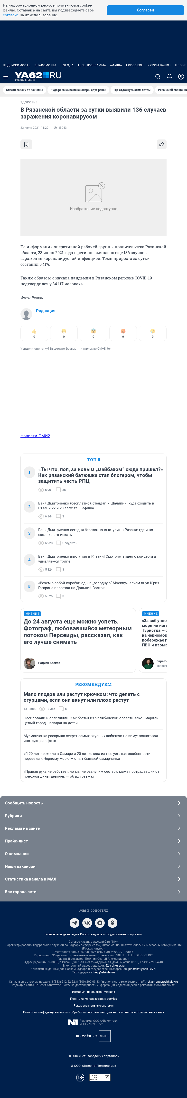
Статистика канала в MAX (30, 879)
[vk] (87, 923)
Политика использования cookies (93, 998)
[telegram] (74, 923)
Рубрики (13, 815)
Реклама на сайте (22, 828)
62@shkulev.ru (115, 965)
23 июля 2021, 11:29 (34, 127)
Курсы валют (159, 65)
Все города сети (21, 891)
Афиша (116, 65)
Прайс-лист (16, 841)
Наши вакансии (20, 866)
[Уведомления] (169, 76)
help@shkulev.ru (104, 972)
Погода (67, 65)
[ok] (112, 923)
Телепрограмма (92, 65)
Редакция (46, 310)
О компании (17, 853)
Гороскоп (135, 65)
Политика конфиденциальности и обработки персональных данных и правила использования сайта (93, 1012)
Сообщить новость (24, 803)
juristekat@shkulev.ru (142, 969)
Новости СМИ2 (35, 435)
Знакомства (45, 65)
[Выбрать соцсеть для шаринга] (162, 144)
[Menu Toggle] (6, 76)
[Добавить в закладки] (26, 144)
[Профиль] (181, 76)
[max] (100, 923)
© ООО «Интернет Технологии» (93, 1066)
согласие (11, 15)
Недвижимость (17, 65)
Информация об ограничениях (93, 992)
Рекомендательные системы (93, 1005)
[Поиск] (158, 76)
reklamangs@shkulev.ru (162, 981)
